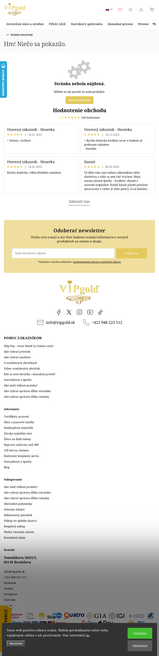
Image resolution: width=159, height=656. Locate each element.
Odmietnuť (139, 646)
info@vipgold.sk (60, 322)
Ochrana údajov (14, 509)
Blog (7, 467)
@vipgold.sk (100, 312)
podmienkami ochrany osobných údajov (97, 262)
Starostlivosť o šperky (18, 380)
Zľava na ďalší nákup (17, 439)
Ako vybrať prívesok (17, 351)
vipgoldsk (69, 312)
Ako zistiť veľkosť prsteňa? (21, 385)
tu (87, 635)
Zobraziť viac (79, 201)
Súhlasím (139, 633)
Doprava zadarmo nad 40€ (21, 444)
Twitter (8, 588)
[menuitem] (25, 24)
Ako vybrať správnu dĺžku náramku (27, 391)
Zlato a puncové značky (19, 422)
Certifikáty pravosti (16, 416)
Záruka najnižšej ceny (18, 433)
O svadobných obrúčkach (20, 363)
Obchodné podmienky (18, 504)
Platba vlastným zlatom (19, 532)
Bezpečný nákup (14, 526)
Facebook (58, 312)
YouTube (90, 312)
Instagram (79, 312)
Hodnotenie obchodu (79, 110)
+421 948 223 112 (107, 322)
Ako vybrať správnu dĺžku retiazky (26, 396)
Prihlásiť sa (131, 253)
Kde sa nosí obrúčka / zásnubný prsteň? (29, 374)
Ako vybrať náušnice (17, 357)
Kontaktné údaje (14, 537)
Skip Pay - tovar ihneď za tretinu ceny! (29, 346)
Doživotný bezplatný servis (21, 456)
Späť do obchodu (79, 100)
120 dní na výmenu (16, 450)
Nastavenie (16, 643)
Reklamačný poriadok (18, 515)
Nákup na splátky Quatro (20, 520)
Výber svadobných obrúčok (22, 368)
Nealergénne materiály (18, 428)
